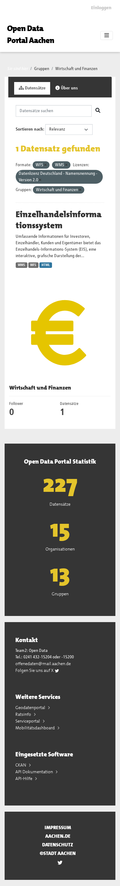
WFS (33, 265)
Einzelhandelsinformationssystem (59, 220)
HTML (46, 265)
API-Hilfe (24, 778)
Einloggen (101, 8)
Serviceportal (28, 721)
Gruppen (41, 69)
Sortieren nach (29, 129)
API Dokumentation (34, 771)
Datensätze (35, 88)
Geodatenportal (30, 707)
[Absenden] (97, 111)
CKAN (21, 765)
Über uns (69, 88)
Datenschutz (57, 844)
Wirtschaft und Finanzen (76, 69)
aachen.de (57, 836)
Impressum (58, 827)
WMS (21, 265)
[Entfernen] (45, 165)
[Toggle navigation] (106, 35)
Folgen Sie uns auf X (34, 670)
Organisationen (60, 549)
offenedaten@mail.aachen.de (43, 663)
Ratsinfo (23, 714)
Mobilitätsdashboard (35, 728)
